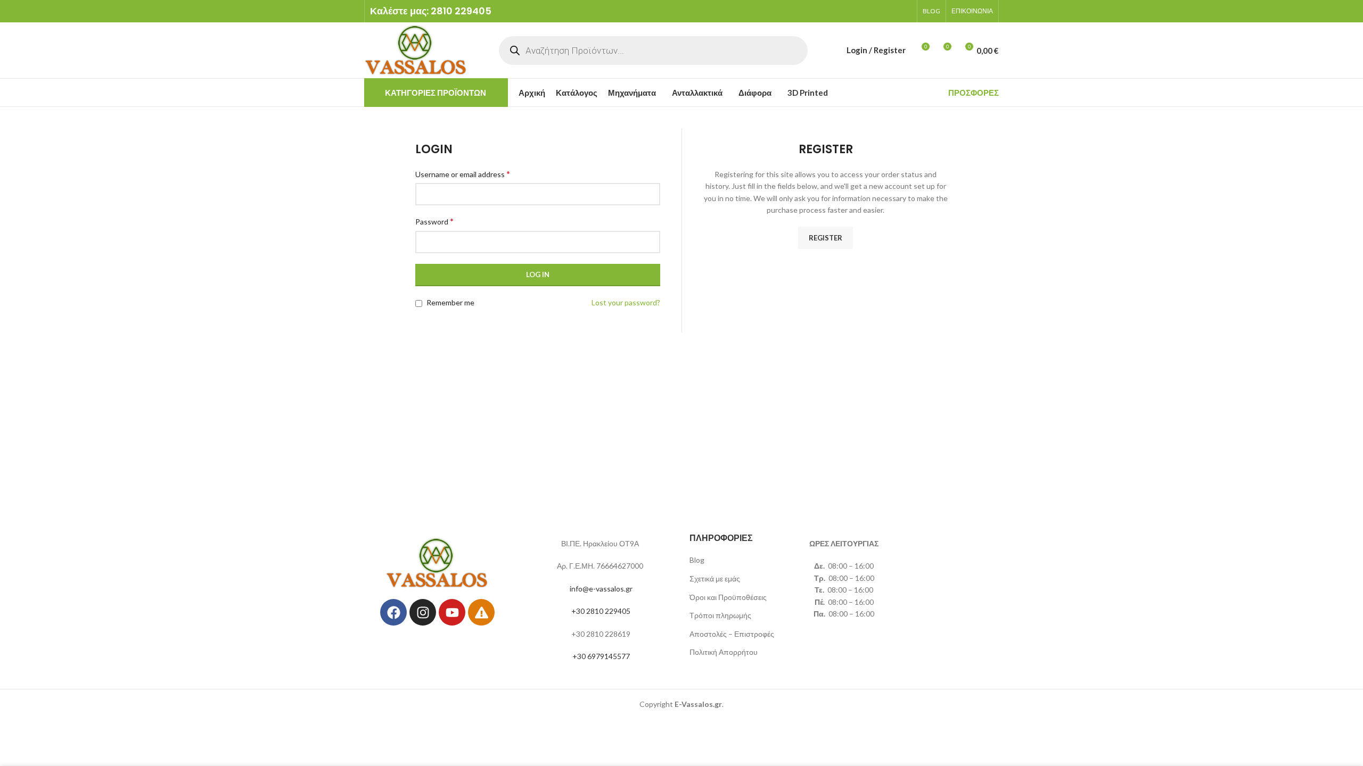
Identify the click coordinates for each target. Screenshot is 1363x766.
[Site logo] (416, 49)
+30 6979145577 (601, 656)
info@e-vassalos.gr (601, 588)
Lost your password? (626, 302)
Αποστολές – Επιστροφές (731, 633)
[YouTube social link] (891, 11)
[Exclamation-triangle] (481, 612)
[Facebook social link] (863, 11)
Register (825, 238)
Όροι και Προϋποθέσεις (728, 597)
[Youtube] (452, 612)
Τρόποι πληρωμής (720, 615)
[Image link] (437, 562)
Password (434, 221)
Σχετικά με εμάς (714, 578)
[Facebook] (393, 612)
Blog (696, 559)
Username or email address (462, 174)
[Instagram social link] (877, 11)
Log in (537, 274)
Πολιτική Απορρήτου (723, 651)
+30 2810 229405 (600, 610)
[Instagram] (422, 612)
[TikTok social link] (905, 11)
